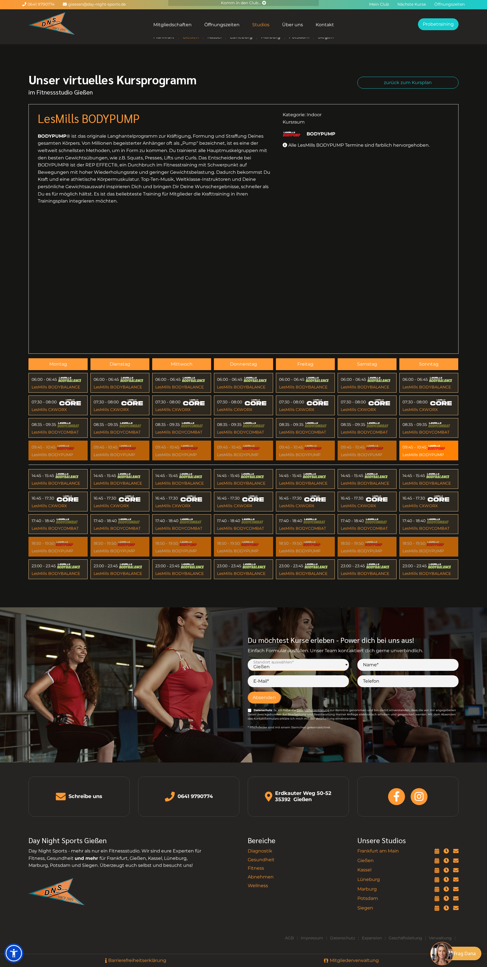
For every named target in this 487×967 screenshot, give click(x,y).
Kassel (364, 870)
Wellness (258, 885)
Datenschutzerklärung (313, 710)
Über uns (292, 24)
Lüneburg (368, 879)
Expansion (372, 937)
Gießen (365, 860)
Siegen (365, 908)
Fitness (256, 868)
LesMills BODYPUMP (52, 454)
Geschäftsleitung (405, 937)
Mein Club (379, 4)
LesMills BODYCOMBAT (55, 432)
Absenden (264, 697)
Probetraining (438, 24)
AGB (289, 937)
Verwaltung (440, 937)
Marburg (367, 889)
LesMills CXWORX (49, 409)
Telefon (371, 681)
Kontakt (325, 24)
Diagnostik (260, 851)
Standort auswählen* (273, 662)
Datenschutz (342, 937)
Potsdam (367, 898)
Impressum (312, 937)
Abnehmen (261, 877)
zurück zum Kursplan (408, 82)
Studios (260, 24)
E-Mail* (261, 681)
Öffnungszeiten (222, 24)
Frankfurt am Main (378, 851)
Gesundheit (261, 859)
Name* (370, 664)
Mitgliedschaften (172, 24)
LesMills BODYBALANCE (56, 387)
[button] (14, 953)
